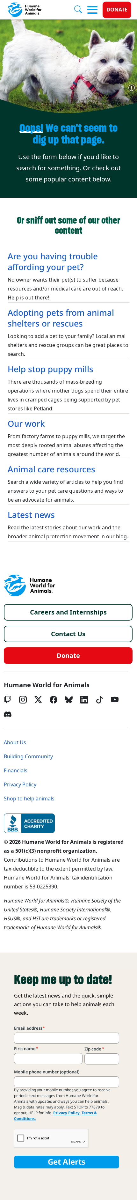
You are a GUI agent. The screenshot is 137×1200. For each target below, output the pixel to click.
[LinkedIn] (84, 699)
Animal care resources (51, 469)
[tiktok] (99, 699)
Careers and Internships (68, 612)
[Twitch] (7, 699)
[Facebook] (53, 699)
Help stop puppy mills (50, 369)
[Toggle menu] (92, 10)
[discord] (7, 714)
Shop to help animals (29, 798)
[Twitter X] (38, 699)
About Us (15, 742)
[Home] (29, 585)
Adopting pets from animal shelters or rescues (61, 318)
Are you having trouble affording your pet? (53, 262)
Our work (26, 424)
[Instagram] (23, 699)
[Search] (80, 10)
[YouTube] (115, 699)
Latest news (31, 515)
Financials (15, 770)
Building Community (28, 756)
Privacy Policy (20, 784)
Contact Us (68, 633)
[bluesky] (69, 699)
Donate (116, 9)
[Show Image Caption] (131, 88)
